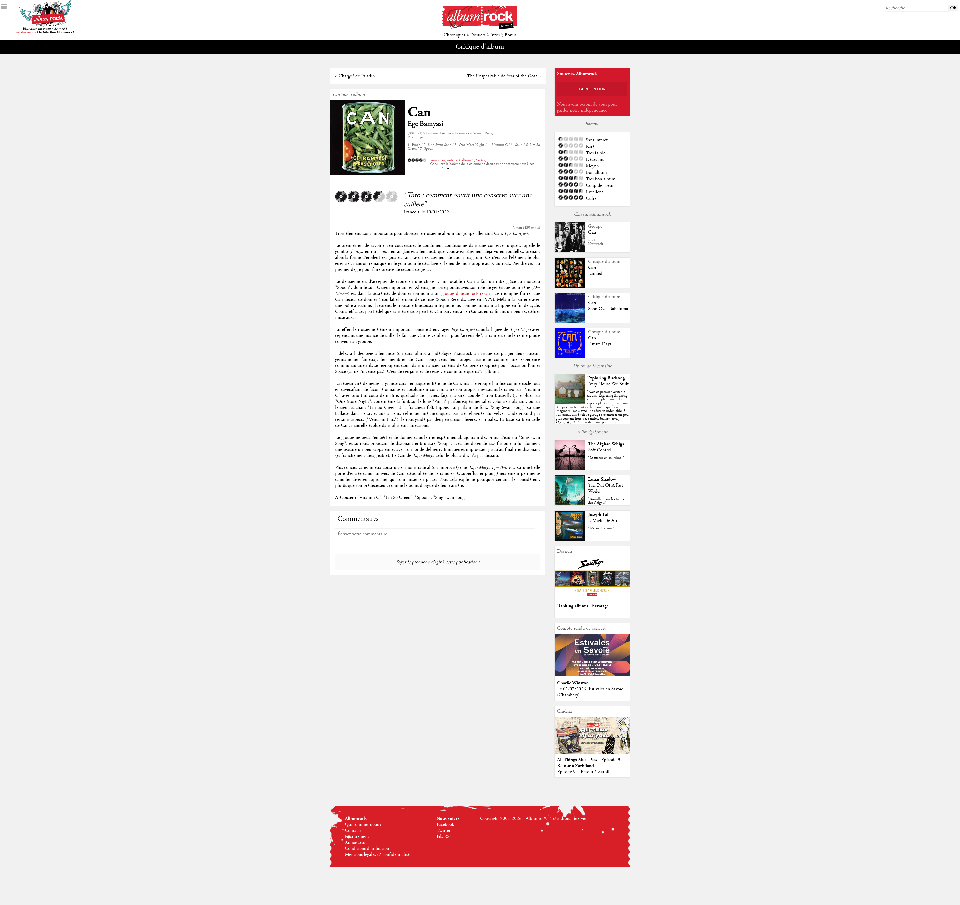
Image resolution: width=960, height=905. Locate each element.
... (559, 612)
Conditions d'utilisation (367, 849)
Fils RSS (444, 837)
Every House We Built (608, 384)
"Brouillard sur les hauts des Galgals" (606, 501)
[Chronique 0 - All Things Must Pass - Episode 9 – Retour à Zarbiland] (592, 740)
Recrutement (357, 837)
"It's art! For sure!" (601, 528)
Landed (595, 274)
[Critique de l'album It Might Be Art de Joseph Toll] (570, 539)
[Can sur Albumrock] (570, 252)
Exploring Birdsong (606, 378)
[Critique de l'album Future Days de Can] (570, 357)
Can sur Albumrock (592, 214)
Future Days (599, 344)
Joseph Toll (599, 514)
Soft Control (600, 450)
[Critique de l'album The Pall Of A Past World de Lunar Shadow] (570, 504)
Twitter (443, 831)
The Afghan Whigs (606, 444)
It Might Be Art (603, 521)
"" (592, 412)
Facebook (445, 825)
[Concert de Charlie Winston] (592, 675)
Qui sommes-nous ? (363, 825)
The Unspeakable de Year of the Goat (502, 76)
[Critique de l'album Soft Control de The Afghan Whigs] (570, 469)
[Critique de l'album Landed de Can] (570, 287)
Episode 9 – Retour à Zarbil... (585, 772)
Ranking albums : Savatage (583, 606)
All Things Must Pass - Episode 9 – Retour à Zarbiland (590, 763)
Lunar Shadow (602, 479)
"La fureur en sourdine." (606, 457)
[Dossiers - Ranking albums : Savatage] (592, 598)
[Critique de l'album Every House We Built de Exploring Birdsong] (570, 403)
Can (419, 112)
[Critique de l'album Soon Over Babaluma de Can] (570, 322)
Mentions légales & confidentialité (377, 855)
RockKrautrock (595, 242)
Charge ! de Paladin (357, 76)
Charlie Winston (573, 683)
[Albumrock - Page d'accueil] (480, 28)
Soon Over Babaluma (608, 309)
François (411, 212)
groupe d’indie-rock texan (466, 294)
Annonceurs (356, 843)
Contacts (353, 831)
